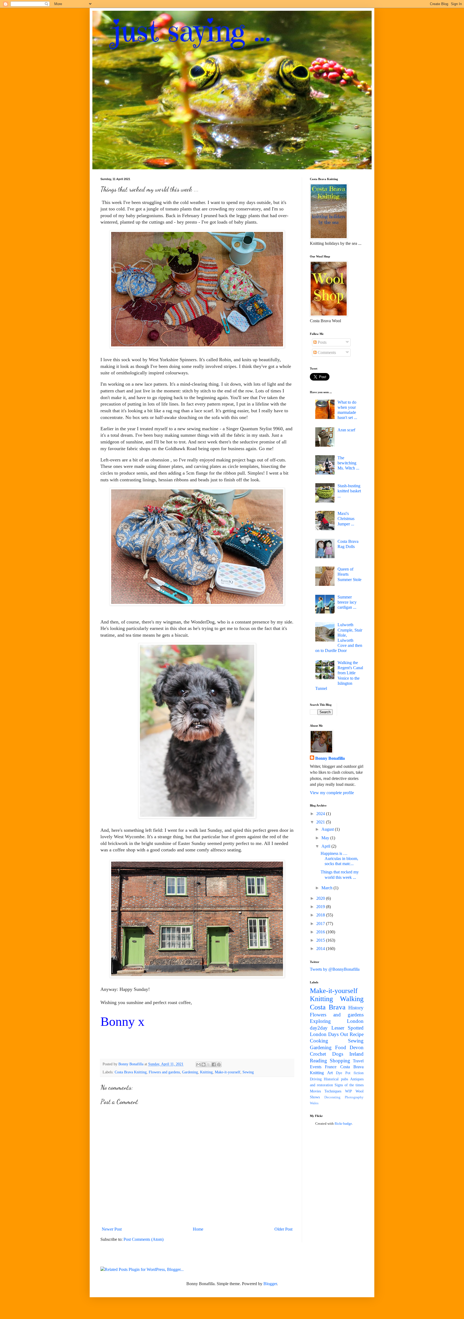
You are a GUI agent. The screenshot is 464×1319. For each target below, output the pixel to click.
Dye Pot (343, 1073)
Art (330, 1072)
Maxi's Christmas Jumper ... (346, 518)
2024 (321, 813)
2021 (321, 822)
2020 (321, 898)
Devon (357, 1047)
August (328, 829)
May (325, 838)
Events (315, 1066)
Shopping (340, 1060)
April (326, 846)
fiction (359, 1073)
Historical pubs (336, 1079)
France (330, 1066)
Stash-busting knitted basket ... (349, 490)
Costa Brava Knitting (131, 1072)
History (356, 1007)
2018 (321, 915)
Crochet (318, 1054)
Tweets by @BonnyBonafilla (335, 969)
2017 (321, 923)
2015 (321, 940)
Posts (322, 342)
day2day (319, 1028)
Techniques (332, 1091)
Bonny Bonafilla (330, 758)
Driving (316, 1079)
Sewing (248, 1072)
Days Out (338, 1034)
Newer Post (112, 1229)
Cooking (319, 1041)
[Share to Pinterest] (219, 1064)
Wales (314, 1103)
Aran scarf (346, 430)
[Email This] (198, 1064)
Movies (315, 1091)
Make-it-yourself (227, 1072)
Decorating (332, 1097)
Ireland (356, 1054)
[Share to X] (208, 1064)
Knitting (206, 1072)
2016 (321, 932)
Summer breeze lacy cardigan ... (347, 602)
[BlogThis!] (203, 1064)
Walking (352, 999)
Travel (358, 1061)
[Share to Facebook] (213, 1064)
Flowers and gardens (164, 1072)
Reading (318, 1060)
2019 (321, 906)
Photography (354, 1097)
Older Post (283, 1229)
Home (198, 1229)
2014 (321, 948)
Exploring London (337, 1021)
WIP (348, 1091)
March (327, 888)
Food (340, 1047)
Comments (326, 352)
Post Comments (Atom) (144, 1239)
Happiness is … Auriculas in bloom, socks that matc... (339, 858)
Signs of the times (349, 1085)
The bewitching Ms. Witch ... (348, 463)
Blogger (270, 1283)
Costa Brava (328, 1007)
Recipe (357, 1034)
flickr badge (343, 1123)
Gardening (190, 1072)
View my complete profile (332, 792)
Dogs (337, 1054)
